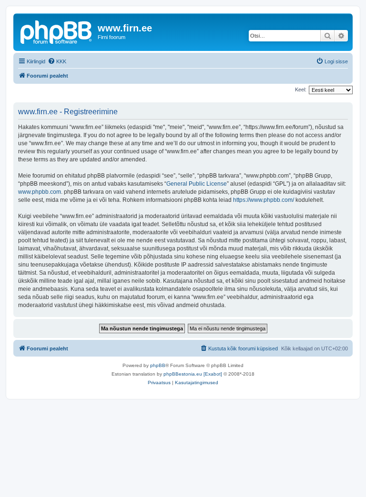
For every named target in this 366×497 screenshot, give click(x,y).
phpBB (157, 365)
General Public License (196, 183)
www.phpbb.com (39, 192)
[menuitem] (57, 61)
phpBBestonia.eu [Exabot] (192, 374)
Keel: (300, 89)
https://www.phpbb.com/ (263, 200)
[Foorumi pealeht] (57, 31)
